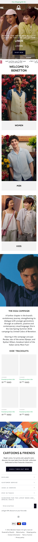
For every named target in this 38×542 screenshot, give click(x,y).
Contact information (14, 535)
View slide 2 (9, 56)
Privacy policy (20, 537)
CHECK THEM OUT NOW (19, 469)
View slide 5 (28, 56)
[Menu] (2, 7)
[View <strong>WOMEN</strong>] (19, 97)
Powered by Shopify (8, 532)
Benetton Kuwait (16, 530)
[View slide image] (19, 31)
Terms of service (27, 535)
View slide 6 (34, 56)
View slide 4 (22, 56)
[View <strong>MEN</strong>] (19, 158)
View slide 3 (15, 56)
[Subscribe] (35, 506)
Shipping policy (31, 532)
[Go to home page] (18, 7)
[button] (30, 7)
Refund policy (20, 532)
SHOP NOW (19, 52)
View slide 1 (3, 56)
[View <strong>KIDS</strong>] (19, 218)
